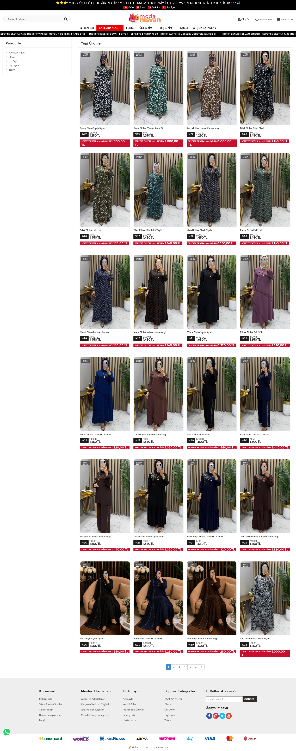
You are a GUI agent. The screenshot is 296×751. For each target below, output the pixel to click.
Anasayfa (128, 698)
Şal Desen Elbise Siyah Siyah (255, 638)
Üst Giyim (145, 28)
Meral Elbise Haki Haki (251, 230)
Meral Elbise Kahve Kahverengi (149, 332)
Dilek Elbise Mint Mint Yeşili (147, 230)
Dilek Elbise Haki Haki (91, 230)
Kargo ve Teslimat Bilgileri (95, 704)
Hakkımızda (45, 698)
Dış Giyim (166, 28)
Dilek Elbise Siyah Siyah (252, 128)
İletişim (43, 720)
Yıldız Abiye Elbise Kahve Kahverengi (259, 536)
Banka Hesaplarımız (50, 715)
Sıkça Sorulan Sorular (50, 704)
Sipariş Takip (129, 715)
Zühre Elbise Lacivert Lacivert (95, 434)
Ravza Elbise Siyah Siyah (92, 128)
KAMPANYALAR (108, 28)
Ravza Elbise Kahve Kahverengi (203, 128)
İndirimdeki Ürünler (133, 709)
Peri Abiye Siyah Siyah (91, 638)
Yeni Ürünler (129, 704)
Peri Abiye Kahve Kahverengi (202, 638)
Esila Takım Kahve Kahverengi (95, 536)
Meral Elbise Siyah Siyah (199, 230)
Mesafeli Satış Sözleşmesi (95, 715)
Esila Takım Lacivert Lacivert (254, 434)
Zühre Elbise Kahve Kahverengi (149, 434)
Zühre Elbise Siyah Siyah (199, 332)
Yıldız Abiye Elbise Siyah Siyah (148, 536)
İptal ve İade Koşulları (92, 709)
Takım (184, 28)
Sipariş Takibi (46, 709)
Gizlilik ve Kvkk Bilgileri (93, 698)
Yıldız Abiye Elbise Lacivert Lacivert (205, 536)
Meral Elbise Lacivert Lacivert (95, 332)
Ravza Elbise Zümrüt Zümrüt (148, 128)
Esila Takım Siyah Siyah (198, 434)
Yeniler (88, 28)
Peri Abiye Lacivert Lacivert (147, 638)
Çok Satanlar (206, 28)
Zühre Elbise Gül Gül (251, 332)
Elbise (130, 28)
